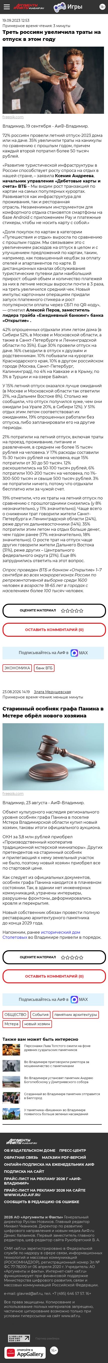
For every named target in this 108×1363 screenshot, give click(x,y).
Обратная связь (21, 1157)
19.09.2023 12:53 (16, 20)
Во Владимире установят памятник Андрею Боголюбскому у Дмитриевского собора (58, 1080)
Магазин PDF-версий (64, 1157)
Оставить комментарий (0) (54, 629)
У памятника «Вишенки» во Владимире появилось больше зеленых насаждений (56, 1112)
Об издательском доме (29, 1150)
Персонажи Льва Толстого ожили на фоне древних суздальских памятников (57, 1048)
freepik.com (13, 117)
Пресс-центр (72, 1150)
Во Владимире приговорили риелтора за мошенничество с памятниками (56, 1064)
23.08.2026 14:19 (16, 692)
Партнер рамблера (47, 1338)
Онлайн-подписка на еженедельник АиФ (49, 1164)
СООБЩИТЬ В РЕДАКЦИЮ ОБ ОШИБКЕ (41, 1202)
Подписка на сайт (24, 1171)
